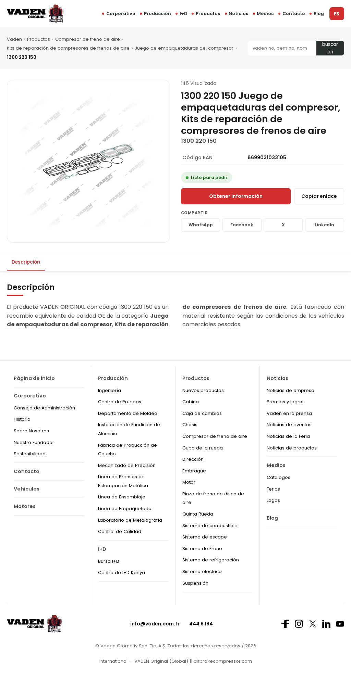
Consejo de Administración (44, 408)
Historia (22, 419)
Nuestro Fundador (34, 442)
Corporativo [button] (120, 13)
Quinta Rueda (197, 514)
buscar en (330, 48)
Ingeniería (109, 390)
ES (336, 14)
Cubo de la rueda (202, 448)
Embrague (194, 471)
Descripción (26, 262)
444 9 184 (201, 623)
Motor (188, 482)
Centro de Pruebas (119, 401)
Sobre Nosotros (31, 431)
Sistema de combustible (210, 525)
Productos (208, 13)
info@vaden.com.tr (155, 623)
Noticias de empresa (290, 390)
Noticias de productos (292, 448)
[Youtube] (340, 624)
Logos (273, 500)
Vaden (14, 39)
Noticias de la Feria (288, 436)
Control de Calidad (119, 531)
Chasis (189, 424)
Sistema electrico (202, 571)
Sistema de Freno (202, 548)
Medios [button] (265, 13)
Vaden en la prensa (289, 413)
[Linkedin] (326, 624)
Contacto (293, 13)
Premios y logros (286, 401)
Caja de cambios (202, 413)
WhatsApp (201, 225)
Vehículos (26, 488)
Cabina (190, 401)
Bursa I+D (108, 561)
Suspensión (195, 583)
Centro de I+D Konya (121, 572)
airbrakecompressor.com (222, 661)
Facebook (241, 225)
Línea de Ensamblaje (121, 497)
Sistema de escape (204, 537)
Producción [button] (157, 13)
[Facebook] (285, 624)
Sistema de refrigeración (210, 560)
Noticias (238, 13)
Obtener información (236, 196)
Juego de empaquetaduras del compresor (184, 48)
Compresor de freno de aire (87, 39)
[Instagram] (299, 624)
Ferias (273, 489)
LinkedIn (324, 225)
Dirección (193, 459)
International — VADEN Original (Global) (143, 661)
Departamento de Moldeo (127, 413)
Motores (25, 506)
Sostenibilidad (30, 453)
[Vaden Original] (35, 13)
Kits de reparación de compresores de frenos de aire (68, 48)
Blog (319, 13)
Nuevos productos (203, 390)
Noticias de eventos (289, 424)
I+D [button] (183, 13)
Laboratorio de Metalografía (130, 520)
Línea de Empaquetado (125, 508)
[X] (312, 623)
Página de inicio (34, 378)
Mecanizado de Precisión (127, 465)
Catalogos (278, 477)
